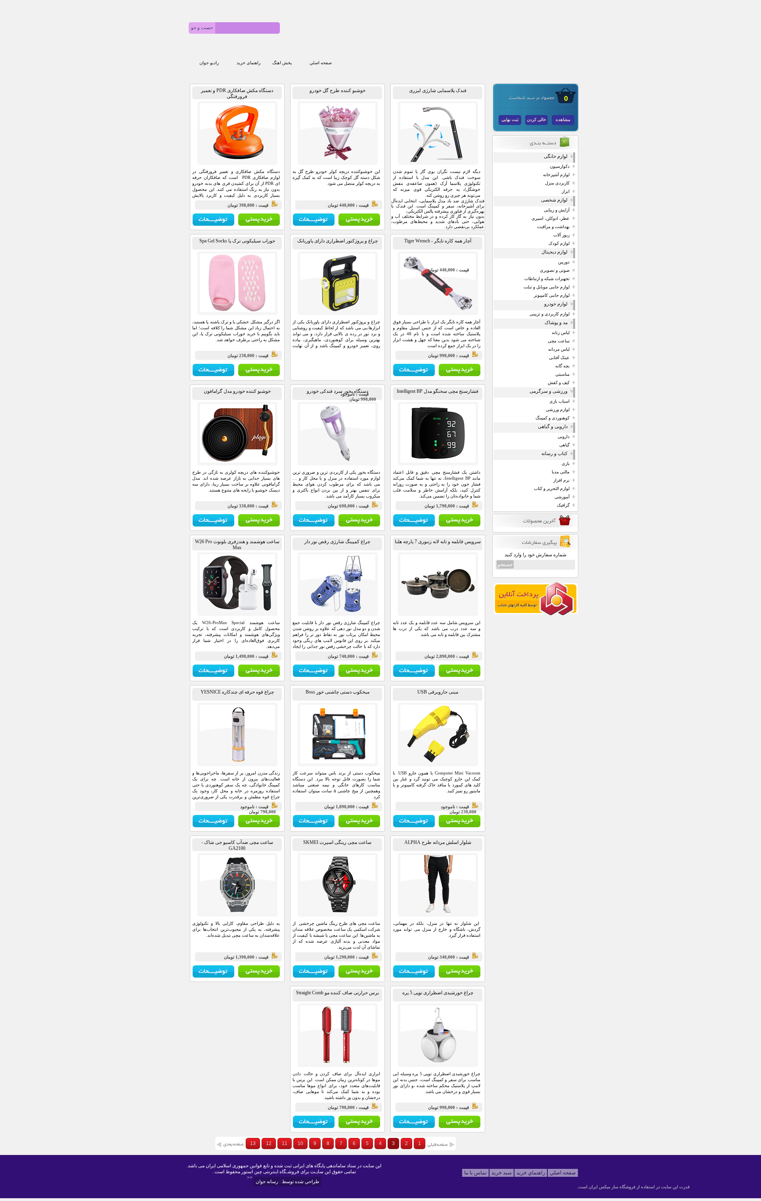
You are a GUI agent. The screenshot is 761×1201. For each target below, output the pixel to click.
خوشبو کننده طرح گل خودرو (337, 90)
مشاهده (563, 119)
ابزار (566, 191)
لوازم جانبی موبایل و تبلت (547, 287)
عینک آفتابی (559, 357)
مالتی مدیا (561, 472)
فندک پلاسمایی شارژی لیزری (438, 90)
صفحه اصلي (321, 63)
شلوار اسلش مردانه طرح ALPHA (437, 842)
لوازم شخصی (554, 200)
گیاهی (564, 445)
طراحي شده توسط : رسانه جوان (287, 1181)
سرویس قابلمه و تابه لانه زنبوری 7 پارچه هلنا (438, 541)
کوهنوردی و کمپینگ (552, 418)
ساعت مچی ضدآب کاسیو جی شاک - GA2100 (237, 845)
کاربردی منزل (557, 183)
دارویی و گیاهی (553, 426)
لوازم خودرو (556, 304)
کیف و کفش (559, 382)
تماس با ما (475, 1173)
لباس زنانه (561, 333)
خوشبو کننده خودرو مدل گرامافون (237, 391)
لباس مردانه (559, 349)
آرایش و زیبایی (557, 210)
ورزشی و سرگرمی (549, 391)
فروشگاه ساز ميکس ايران (612, 1186)
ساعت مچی (559, 341)
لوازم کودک (559, 243)
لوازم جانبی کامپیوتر (552, 295)
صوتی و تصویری (555, 270)
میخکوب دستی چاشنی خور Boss (337, 692)
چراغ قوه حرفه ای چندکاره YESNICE (237, 692)
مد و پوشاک (556, 322)
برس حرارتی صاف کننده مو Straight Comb (337, 992)
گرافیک (563, 505)
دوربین (564, 262)
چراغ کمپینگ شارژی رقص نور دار (337, 541)
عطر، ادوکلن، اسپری (551, 218)
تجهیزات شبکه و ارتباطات (547, 279)
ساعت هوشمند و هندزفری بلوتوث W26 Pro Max (237, 544)
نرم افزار (561, 480)
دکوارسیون (560, 166)
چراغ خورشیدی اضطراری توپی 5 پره (437, 992)
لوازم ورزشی (558, 409)
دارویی (564, 436)
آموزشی (562, 497)
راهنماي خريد (530, 1173)
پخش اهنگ (282, 63)
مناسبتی (562, 374)
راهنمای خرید (248, 63)
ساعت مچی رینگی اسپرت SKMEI (337, 842)
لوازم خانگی (556, 156)
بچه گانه (562, 366)
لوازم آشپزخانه (556, 175)
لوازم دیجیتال (554, 252)
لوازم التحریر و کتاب (552, 488)
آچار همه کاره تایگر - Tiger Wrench (437, 241)
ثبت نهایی (509, 119)
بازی (566, 463)
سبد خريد (501, 1173)
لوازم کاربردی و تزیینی (550, 314)
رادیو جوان (209, 63)
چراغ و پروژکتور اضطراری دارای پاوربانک (337, 241)
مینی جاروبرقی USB (437, 692)
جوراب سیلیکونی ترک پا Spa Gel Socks (237, 241)
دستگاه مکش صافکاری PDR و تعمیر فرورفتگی (237, 93)
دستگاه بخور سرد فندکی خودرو (337, 391)
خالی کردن (536, 119)
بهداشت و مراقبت (553, 227)
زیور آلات (561, 235)
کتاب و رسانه (554, 453)
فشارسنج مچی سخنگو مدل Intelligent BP (437, 391)
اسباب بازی (559, 401)
